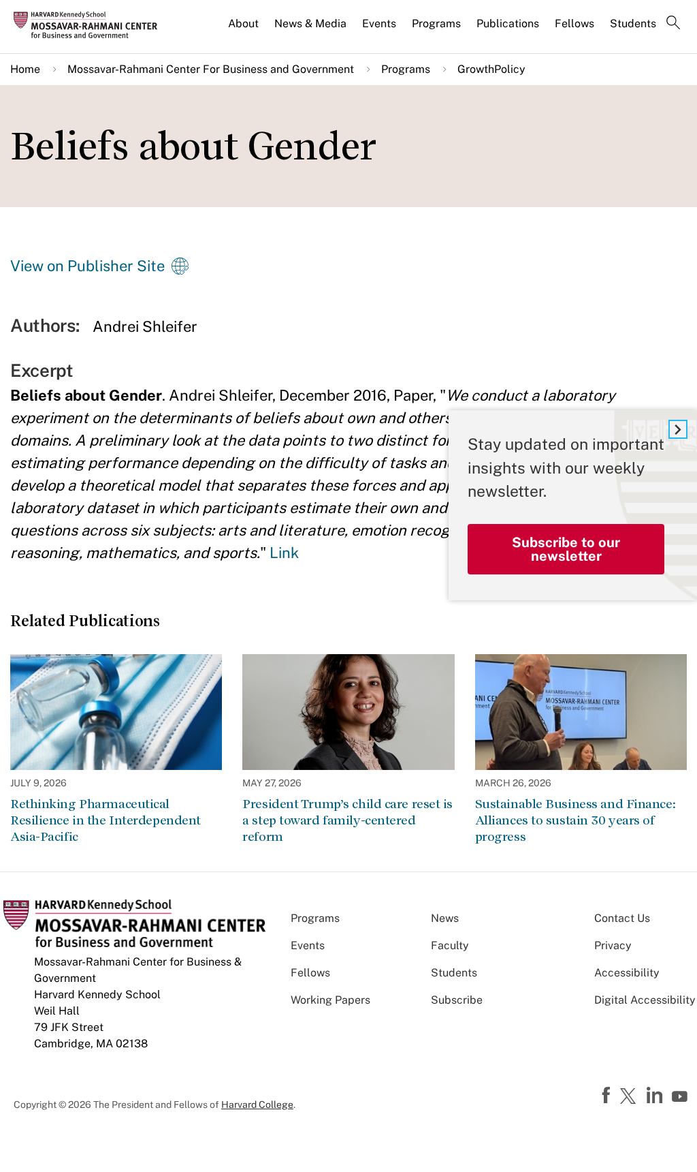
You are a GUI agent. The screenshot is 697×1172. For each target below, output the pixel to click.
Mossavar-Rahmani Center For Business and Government (210, 69)
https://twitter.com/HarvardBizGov (630, 1097)
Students (633, 23)
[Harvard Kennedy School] (90, 24)
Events (379, 23)
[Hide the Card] (678, 429)
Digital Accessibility (645, 999)
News (445, 918)
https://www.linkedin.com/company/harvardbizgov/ (656, 1096)
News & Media (310, 23)
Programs (436, 23)
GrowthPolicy (491, 69)
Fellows (574, 23)
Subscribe (457, 999)
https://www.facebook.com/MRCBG (608, 1096)
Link (284, 552)
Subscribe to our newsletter (566, 549)
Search (673, 24)
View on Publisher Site (87, 266)
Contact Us (622, 918)
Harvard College (257, 1104)
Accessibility (627, 972)
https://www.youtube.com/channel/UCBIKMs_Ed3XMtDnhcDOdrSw (681, 1097)
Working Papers (330, 999)
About (243, 23)
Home (25, 69)
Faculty (450, 945)
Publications (507, 23)
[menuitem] (244, 29)
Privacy (613, 945)
